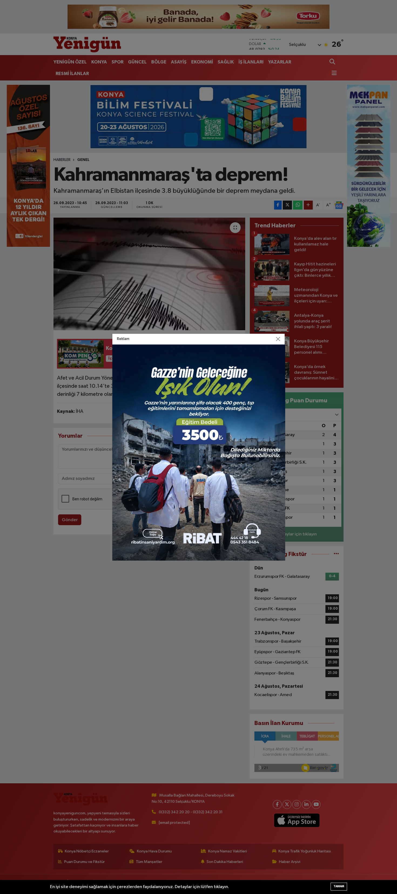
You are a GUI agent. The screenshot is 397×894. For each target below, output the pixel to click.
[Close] (278, 339)
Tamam (339, 886)
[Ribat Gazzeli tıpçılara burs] (198, 452)
